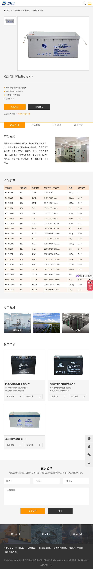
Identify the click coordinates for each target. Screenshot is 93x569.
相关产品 (78, 125)
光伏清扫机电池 (60, 548)
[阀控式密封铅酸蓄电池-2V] (24, 364)
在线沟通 (15, 107)
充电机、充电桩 (76, 548)
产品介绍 (14, 125)
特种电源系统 (11, 552)
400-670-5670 (23, 114)
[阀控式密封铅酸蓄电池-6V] (68, 364)
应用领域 (57, 125)
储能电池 (26, 10)
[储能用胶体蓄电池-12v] (24, 420)
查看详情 (10, 396)
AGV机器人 (20, 548)
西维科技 (85, 560)
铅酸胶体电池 (38, 10)
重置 (60, 511)
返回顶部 (44, 565)
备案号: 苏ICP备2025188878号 (59, 560)
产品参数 (35, 125)
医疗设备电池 (45, 548)
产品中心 (16, 10)
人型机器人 (32, 548)
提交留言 (32, 511)
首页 (8, 10)
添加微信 (39, 107)
